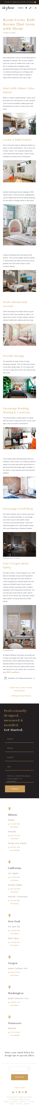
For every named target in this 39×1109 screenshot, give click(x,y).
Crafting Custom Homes (21, 696)
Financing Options (12, 1097)
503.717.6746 (15, 972)
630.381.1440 (15, 847)
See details (15, 850)
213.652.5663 (15, 877)
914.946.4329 (15, 942)
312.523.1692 (15, 824)
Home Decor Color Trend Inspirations (21, 689)
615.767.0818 (15, 1032)
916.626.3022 (15, 900)
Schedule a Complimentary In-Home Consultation (19, 2)
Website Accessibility (25, 1097)
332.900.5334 (15, 930)
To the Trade (19, 1088)
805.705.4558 (15, 889)
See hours (14, 827)
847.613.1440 (15, 835)
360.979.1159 (15, 1002)
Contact (20, 8)
